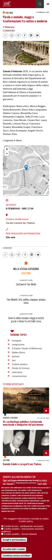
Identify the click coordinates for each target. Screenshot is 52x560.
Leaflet (31, 195)
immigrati (16, 340)
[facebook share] (24, 35)
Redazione (9, 27)
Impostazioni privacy (26, 483)
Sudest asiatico (20, 364)
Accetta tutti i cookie (14, 549)
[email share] (37, 35)
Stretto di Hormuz (21, 368)
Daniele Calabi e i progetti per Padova (22, 464)
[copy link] (5, 35)
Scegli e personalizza (14, 540)
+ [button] (7, 149)
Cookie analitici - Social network (20, 534)
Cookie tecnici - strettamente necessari (23, 526)
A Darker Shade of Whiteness (27, 348)
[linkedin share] (31, 35)
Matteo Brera (18, 352)
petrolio (15, 356)
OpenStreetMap (38, 195)
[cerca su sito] (40, 4)
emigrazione (18, 344)
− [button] (7, 153)
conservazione (19, 376)
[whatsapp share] (11, 35)
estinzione (17, 372)
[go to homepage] (7, 4)
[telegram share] (18, 35)
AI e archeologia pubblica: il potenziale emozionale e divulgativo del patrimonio (23, 423)
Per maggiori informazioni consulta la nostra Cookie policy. (26, 520)
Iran (14, 360)
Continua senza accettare (16, 555)
